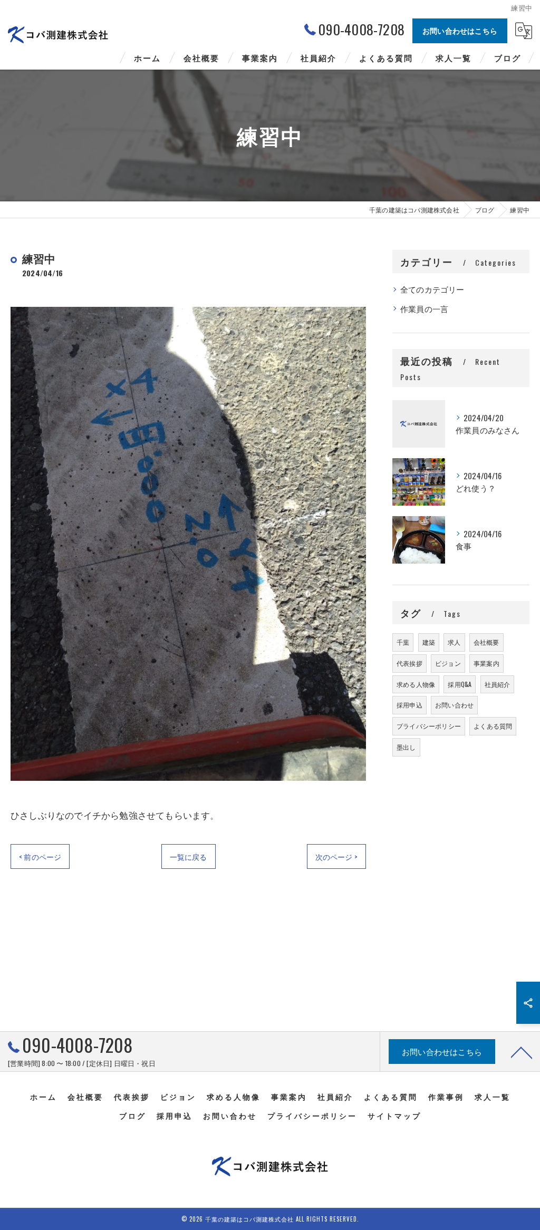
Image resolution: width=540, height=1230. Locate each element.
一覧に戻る (188, 856)
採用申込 (409, 704)
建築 (428, 641)
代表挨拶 (409, 662)
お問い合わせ (454, 704)
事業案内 (486, 662)
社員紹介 (497, 684)
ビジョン (448, 662)
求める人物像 (416, 684)
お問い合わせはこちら (459, 30)
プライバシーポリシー (429, 725)
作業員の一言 (424, 308)
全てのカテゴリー (432, 289)
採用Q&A (459, 684)
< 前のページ (40, 856)
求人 (454, 641)
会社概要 (486, 641)
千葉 (403, 641)
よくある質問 (493, 725)
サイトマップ (394, 1115)
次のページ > (336, 856)
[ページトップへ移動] (521, 1051)
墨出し (406, 746)
